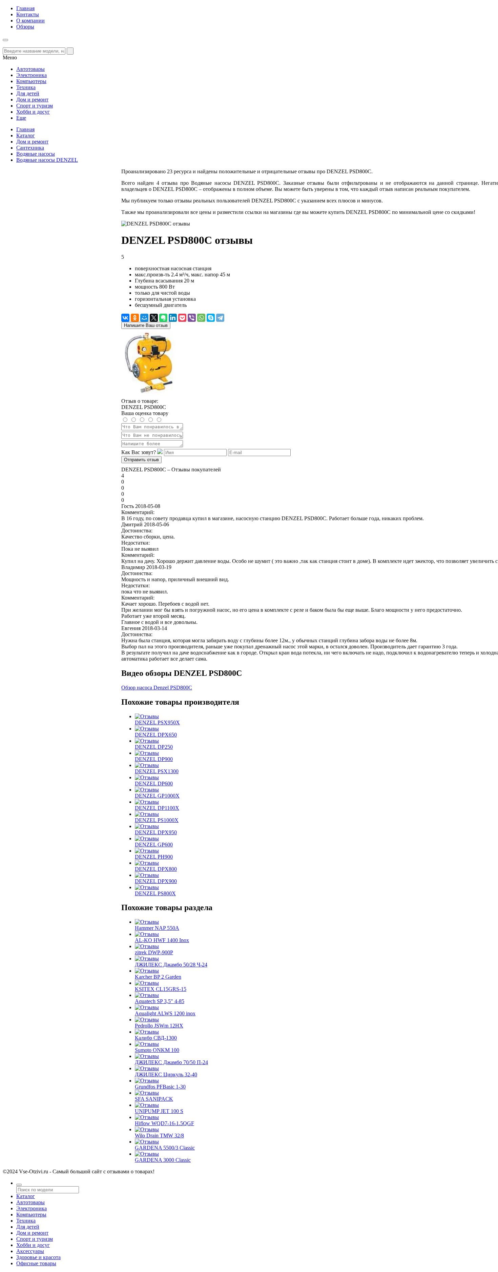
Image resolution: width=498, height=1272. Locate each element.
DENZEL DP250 (154, 747)
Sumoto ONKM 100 (157, 1050)
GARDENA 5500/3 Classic (165, 1148)
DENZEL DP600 (154, 783)
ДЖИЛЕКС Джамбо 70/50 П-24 (171, 1062)
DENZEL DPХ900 (156, 881)
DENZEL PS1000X (157, 820)
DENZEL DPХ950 (156, 832)
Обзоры (25, 27)
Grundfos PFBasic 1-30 (160, 1087)
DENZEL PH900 (154, 857)
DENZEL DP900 (154, 759)
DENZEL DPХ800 (156, 869)
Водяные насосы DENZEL (47, 160)
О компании (30, 20)
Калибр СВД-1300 (156, 1038)
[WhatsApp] (201, 318)
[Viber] (192, 318)
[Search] (70, 51)
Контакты (27, 14)
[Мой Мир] (144, 318)
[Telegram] (220, 318)
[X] (154, 318)
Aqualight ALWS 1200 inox (165, 1013)
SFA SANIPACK (154, 1099)
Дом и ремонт (32, 141)
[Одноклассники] (135, 318)
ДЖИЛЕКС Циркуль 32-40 (166, 1074)
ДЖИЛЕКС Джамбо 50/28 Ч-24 (171, 964)
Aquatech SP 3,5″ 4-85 (159, 1001)
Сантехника (30, 148)
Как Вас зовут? (138, 452)
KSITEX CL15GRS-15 (160, 989)
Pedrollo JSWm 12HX (159, 1026)
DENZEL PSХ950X (157, 722)
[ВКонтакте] (125, 318)
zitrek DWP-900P (154, 952)
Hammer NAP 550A (157, 928)
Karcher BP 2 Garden (158, 977)
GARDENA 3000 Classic (163, 1160)
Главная (25, 8)
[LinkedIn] (173, 318)
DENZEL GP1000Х (157, 796)
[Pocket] (182, 318)
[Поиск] (19, 1185)
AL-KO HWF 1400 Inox (162, 940)
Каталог (25, 135)
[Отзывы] (147, 716)
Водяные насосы (35, 154)
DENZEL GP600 (154, 844)
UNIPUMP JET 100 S (159, 1111)
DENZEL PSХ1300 (157, 771)
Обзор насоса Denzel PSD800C (156, 687)
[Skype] (211, 318)
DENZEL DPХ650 (156, 735)
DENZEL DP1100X (157, 808)
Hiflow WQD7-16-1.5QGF (164, 1123)
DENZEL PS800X (155, 893)
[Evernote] (163, 318)
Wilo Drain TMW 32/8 (159, 1135)
